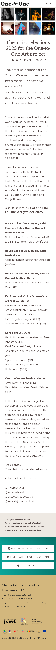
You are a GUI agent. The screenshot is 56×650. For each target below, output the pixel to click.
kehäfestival (34, 523)
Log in (43, 638)
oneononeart (12, 527)
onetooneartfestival (30, 530)
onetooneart (11, 530)
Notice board (23, 520)
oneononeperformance (32, 527)
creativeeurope (18, 523)
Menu (50, 3)
